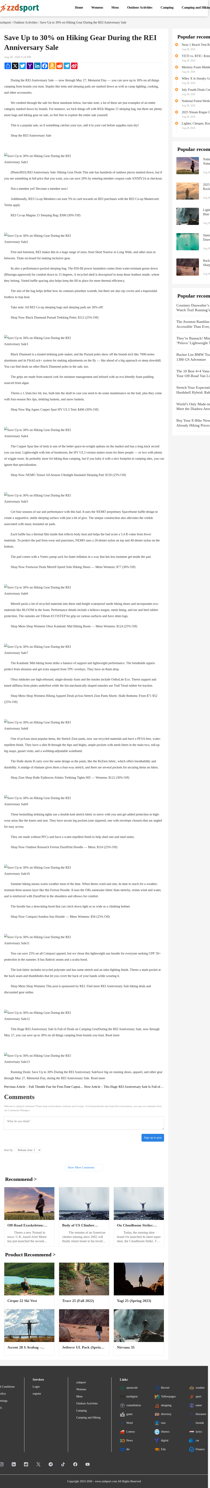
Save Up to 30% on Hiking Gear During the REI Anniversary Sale (83, 22)
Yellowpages (168, 1396)
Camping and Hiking (88, 1417)
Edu (163, 1449)
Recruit (165, 1387)
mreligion (132, 1396)
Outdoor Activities (25, 22)
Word (129, 1422)
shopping (166, 1405)
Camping (81, 1410)
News (129, 1440)
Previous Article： (44, 1086)
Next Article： (124, 1086)
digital (164, 1440)
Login (36, 1386)
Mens (79, 1396)
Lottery (130, 1431)
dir (128, 1449)
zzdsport (5, 22)
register (37, 1393)
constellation (133, 1405)
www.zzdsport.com (106, 1481)
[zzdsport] (19, 8)
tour (163, 1422)
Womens (81, 1389)
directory (166, 1413)
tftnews (165, 1431)
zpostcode (132, 1387)
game (129, 1413)
